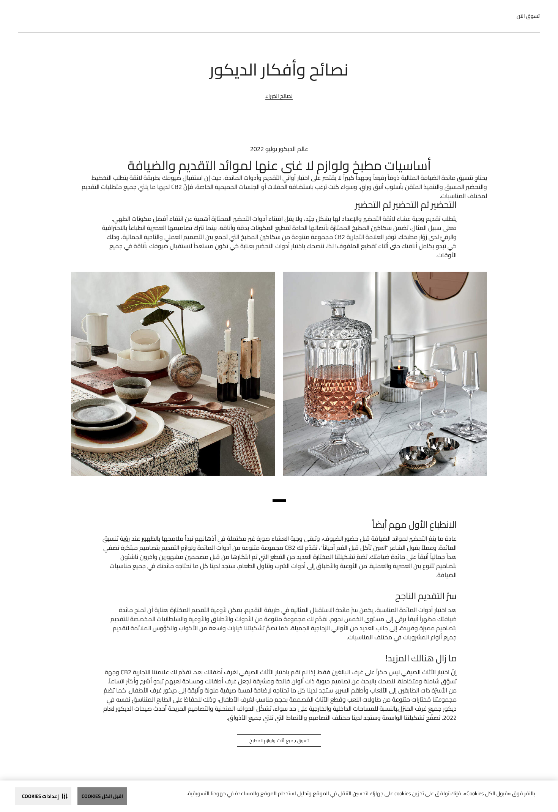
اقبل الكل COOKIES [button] (102, 796)
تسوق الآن (528, 16)
